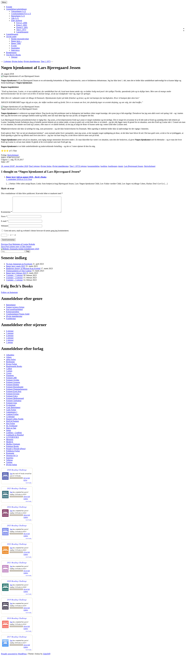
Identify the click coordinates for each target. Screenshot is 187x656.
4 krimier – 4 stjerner (14, 278)
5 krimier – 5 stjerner (14, 275)
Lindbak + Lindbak (14, 433)
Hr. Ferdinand (11, 426)
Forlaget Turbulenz (13, 401)
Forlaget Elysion (12, 394)
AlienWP (46, 654)
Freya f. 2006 (21, 23)
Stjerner (14, 57)
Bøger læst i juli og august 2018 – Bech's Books (26, 177)
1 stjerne (9, 342)
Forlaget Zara (11, 403)
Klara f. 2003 (21, 25)
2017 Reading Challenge (17, 636)
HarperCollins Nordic (15, 419)
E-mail (4, 221)
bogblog (103, 166)
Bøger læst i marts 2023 (15, 266)
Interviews (15, 50)
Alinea (8, 357)
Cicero (8, 373)
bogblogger (112, 166)
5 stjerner (9, 333)
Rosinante (10, 453)
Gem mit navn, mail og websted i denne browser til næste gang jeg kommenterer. (36, 231)
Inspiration (15, 48)
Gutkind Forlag (12, 414)
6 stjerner (9, 331)
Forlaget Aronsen (13, 382)
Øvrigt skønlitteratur (32, 61)
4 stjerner (9, 335)
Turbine (9, 462)
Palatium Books (12, 446)
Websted (4, 226)
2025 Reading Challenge (17, 488)
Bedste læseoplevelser (20, 39)
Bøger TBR (16, 43)
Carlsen (9, 371)
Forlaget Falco (12, 396)
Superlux (9, 458)
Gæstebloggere (22, 32)
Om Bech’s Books (13, 55)
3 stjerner (7, 61)
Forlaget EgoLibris (13, 391)
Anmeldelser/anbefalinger (16, 9)
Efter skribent (16, 20)
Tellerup (9, 460)
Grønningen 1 (11, 412)
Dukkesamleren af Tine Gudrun (19, 271)
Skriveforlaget (13, 155)
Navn (4, 216)
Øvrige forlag (17, 61)
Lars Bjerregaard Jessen (133, 166)
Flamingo (10, 375)
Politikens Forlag (13, 451)
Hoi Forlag (10, 423)
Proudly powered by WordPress (14, 654)
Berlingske (10, 362)
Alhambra (10, 355)
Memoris (9, 439)
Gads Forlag (11, 410)
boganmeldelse (93, 166)
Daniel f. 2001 (22, 27)
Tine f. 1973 (21, 30)
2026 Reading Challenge (17, 469)
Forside (9, 7)
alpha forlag (11, 359)
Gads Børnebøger (13, 407)
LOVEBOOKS (12, 437)
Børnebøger (11, 305)
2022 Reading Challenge (17, 544)
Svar (30, 179)
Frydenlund (10, 405)
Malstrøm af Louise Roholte (18, 244)
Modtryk (9, 442)
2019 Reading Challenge (17, 599)
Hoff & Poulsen (12, 421)
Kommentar (6, 212)
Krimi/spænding (12, 312)
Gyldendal (10, 417)
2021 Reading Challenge (17, 562)
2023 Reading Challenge (17, 525)
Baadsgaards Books (14, 366)
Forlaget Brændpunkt (14, 387)
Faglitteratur (11, 318)
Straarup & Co (12, 455)
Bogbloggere (11, 52)
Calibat (9, 369)
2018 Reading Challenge (17, 618)
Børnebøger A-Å (18, 16)
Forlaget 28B (11, 378)
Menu (4, 2)
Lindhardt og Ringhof (15, 435)
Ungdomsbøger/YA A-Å (21, 14)
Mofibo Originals (13, 444)
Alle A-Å (15, 18)
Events (14, 46)
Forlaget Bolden (12, 385)
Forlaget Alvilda (12, 380)
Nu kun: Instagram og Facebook (19, 264)
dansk (120, 166)
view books (28, 483)
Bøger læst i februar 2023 (16, 273)
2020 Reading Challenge (17, 581)
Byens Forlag (11, 364)
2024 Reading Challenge (17, 506)
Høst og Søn (11, 428)
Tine (30, 166)
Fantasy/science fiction (15, 307)
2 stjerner (9, 340)
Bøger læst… (16, 41)
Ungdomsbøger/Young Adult (17, 314)
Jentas (8, 430)
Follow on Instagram (9, 292)
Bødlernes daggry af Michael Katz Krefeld (23, 268)
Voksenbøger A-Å (18, 11)
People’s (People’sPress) (16, 449)
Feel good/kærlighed (14, 309)
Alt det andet (11, 36)
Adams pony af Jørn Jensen (16, 246)
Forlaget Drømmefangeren (16, 389)
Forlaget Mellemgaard (15, 398)
